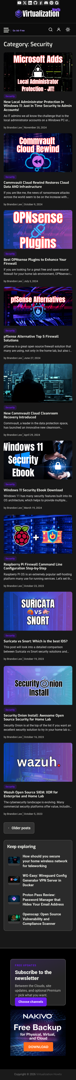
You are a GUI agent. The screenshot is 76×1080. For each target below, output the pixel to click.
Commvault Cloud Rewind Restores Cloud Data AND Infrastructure (36, 184)
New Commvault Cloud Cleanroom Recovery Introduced (31, 415)
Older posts (21, 828)
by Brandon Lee (13, 127)
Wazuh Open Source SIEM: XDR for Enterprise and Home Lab (31, 794)
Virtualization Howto (49, 1074)
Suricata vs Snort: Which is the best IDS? (36, 641)
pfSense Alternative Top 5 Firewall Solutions (31, 338)
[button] (50, 29)
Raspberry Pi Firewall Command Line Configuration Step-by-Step (33, 566)
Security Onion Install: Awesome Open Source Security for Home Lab (34, 717)
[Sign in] (58, 29)
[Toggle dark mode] (67, 29)
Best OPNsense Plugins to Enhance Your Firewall (35, 261)
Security (10, 96)
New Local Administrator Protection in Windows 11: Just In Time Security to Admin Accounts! (38, 106)
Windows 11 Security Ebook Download (33, 490)
